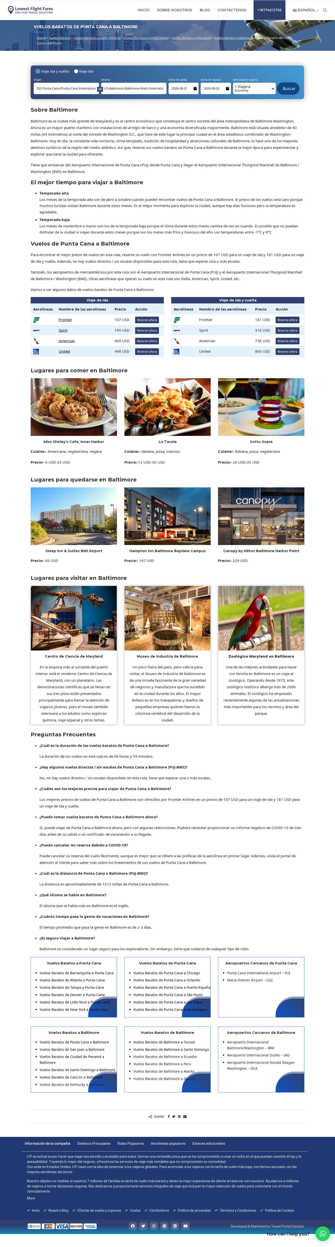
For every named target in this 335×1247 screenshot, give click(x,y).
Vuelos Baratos (60, 38)
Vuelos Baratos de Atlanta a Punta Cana (72, 980)
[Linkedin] (175, 1226)
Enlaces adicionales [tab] (209, 1143)
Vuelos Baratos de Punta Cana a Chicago (166, 973)
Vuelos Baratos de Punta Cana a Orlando (166, 980)
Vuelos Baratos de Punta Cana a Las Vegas (168, 1002)
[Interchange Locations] (100, 89)
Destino (105, 79)
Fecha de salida (177, 79)
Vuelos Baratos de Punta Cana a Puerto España (171, 987)
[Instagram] (154, 1226)
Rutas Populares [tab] (130, 1143)
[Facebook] (133, 1226)
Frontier (65, 319)
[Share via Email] (185, 1116)
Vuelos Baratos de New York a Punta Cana (74, 1009)
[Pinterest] (164, 1226)
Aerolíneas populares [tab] (168, 1143)
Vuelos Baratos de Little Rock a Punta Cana (75, 1002)
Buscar (288, 86)
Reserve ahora (147, 320)
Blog (205, 10)
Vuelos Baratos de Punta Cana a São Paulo (168, 994)
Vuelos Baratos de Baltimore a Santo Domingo (171, 1049)
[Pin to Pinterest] (179, 1116)
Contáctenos (232, 10)
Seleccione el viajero (245, 79)
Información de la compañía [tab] (47, 1143)
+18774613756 (269, 10)
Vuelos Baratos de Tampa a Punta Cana (72, 987)
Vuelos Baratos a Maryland (191, 38)
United (64, 351)
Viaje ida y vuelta (55, 71)
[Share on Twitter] (173, 1116)
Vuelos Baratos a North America (97, 38)
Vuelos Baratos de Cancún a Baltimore (71, 1077)
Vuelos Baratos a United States (146, 38)
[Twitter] (143, 1226)
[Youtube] (185, 1226)
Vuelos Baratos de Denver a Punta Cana (72, 994)
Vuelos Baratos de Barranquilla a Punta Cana (77, 973)
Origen (38, 79)
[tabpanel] (164, 1183)
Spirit (63, 330)
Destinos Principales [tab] (94, 1143)
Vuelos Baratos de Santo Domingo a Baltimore (77, 1069)
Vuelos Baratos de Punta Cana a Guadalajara (170, 1009)
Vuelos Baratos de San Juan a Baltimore (72, 1049)
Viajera (242, 88)
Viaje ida (86, 71)
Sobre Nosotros (174, 10)
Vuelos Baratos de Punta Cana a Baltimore (74, 1042)
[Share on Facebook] (169, 1116)
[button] (322, 1233)
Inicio (144, 10)
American (67, 340)
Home (41, 38)
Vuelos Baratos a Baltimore (233, 38)
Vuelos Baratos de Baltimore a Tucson (164, 1042)
